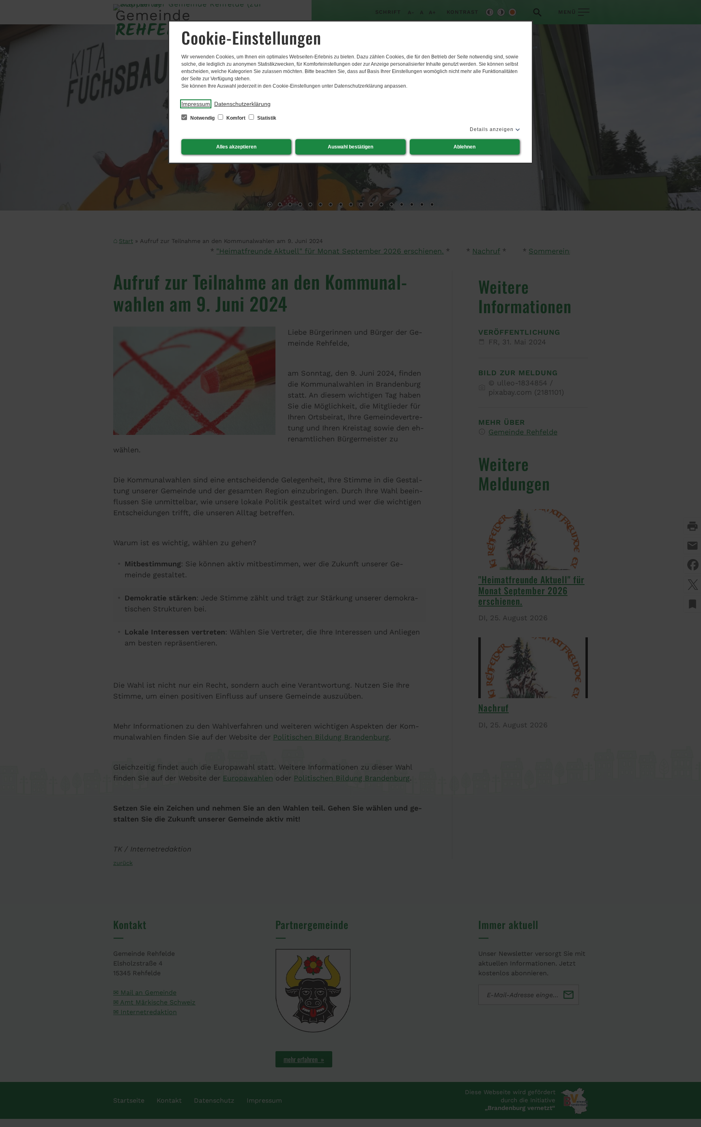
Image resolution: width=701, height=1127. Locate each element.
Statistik (266, 118)
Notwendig (202, 118)
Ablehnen (464, 147)
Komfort (236, 118)
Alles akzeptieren (236, 147)
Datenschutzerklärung (242, 104)
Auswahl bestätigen (350, 147)
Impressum (195, 104)
